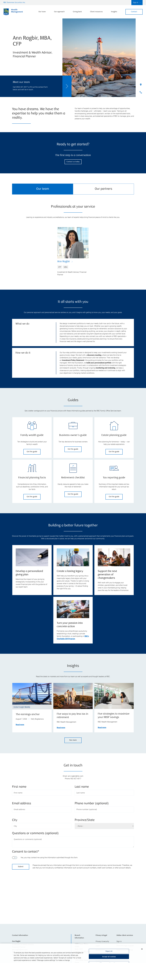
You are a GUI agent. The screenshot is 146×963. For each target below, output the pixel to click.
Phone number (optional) (92, 803)
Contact (134, 12)
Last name (82, 786)
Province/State (85, 820)
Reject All (108, 945)
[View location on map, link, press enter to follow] (73, 895)
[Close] (142, 942)
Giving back (77, 12)
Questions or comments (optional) (35, 833)
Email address (21, 803)
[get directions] (73, 892)
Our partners (103, 189)
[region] (73, 895)
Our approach (59, 12)
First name (19, 786)
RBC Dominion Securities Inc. (14, 3)
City (14, 820)
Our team (42, 12)
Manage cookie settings (109, 957)
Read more (20, 725)
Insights (114, 12)
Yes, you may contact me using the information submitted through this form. (49, 858)
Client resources (96, 12)
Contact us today (73, 162)
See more (73, 740)
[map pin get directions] (73, 892)
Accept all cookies (109, 950)
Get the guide (32, 452)
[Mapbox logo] (17, 912)
